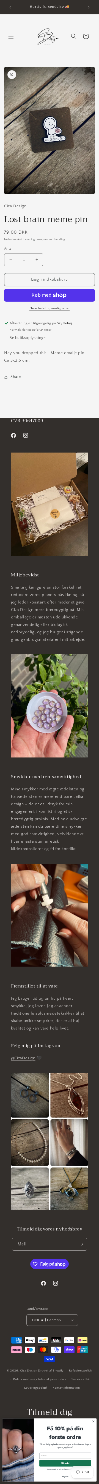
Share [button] (15, 377)
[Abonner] (81, 1244)
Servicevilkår (81, 1379)
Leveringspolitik (35, 1387)
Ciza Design (28, 1370)
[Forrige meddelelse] (10, 7)
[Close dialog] (93, 1421)
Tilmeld (65, 1463)
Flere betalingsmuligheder (49, 308)
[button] (11, 36)
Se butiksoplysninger (28, 338)
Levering (29, 239)
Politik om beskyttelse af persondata (39, 1379)
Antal (8, 248)
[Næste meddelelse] (89, 7)
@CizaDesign (23, 1058)
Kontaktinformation (66, 1387)
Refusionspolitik (80, 1370)
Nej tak (65, 1476)
